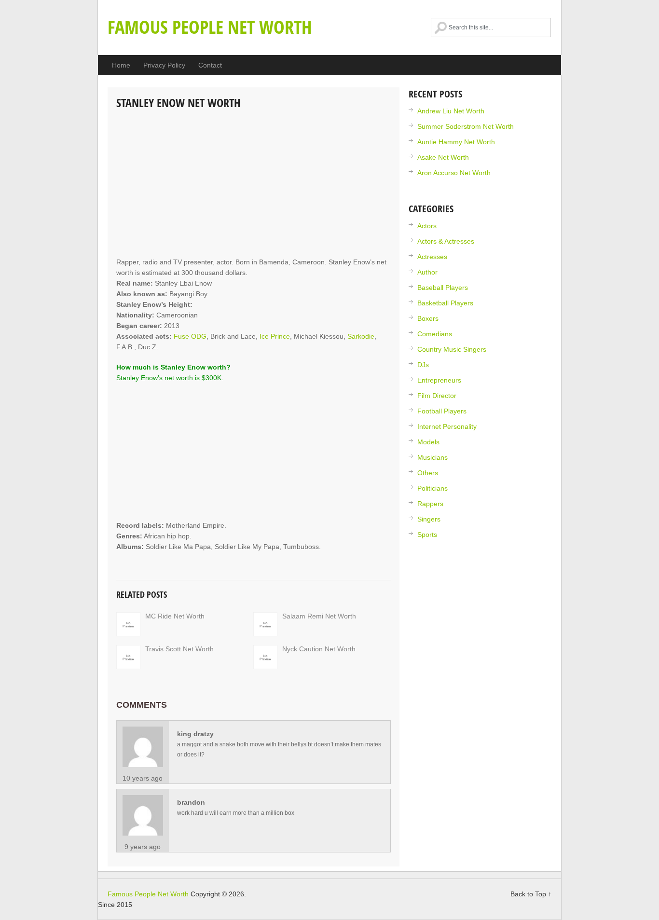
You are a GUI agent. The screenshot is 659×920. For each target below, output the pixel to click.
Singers (428, 519)
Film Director (436, 395)
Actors (427, 226)
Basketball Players (445, 303)
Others (427, 473)
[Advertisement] (253, 184)
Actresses (432, 257)
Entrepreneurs (439, 380)
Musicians (432, 457)
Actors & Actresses (445, 241)
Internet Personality (447, 426)
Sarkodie (360, 336)
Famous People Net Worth (210, 26)
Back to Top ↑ (530, 894)
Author (427, 272)
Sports (427, 534)
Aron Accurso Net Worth (454, 173)
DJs (423, 365)
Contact (210, 65)
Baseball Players (442, 287)
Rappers (430, 504)
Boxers (428, 318)
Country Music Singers (451, 349)
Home (121, 65)
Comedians (434, 334)
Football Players (442, 411)
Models (428, 442)
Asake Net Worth (443, 157)
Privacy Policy (164, 65)
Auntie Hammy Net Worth (456, 142)
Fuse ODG (190, 336)
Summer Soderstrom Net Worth (465, 126)
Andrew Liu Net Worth (450, 111)
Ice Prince (275, 336)
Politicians (432, 488)
